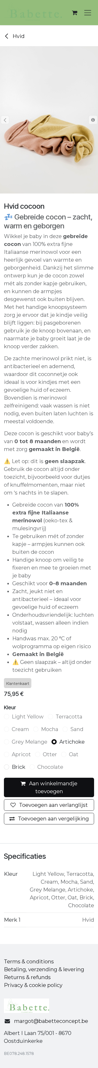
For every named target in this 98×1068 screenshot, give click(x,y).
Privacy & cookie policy (33, 985)
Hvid (18, 36)
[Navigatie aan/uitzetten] (87, 12)
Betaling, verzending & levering (44, 969)
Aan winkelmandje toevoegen (52, 787)
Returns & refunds (27, 977)
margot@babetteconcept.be (51, 1021)
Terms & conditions (29, 961)
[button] (5, 120)
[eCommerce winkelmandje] (74, 12)
